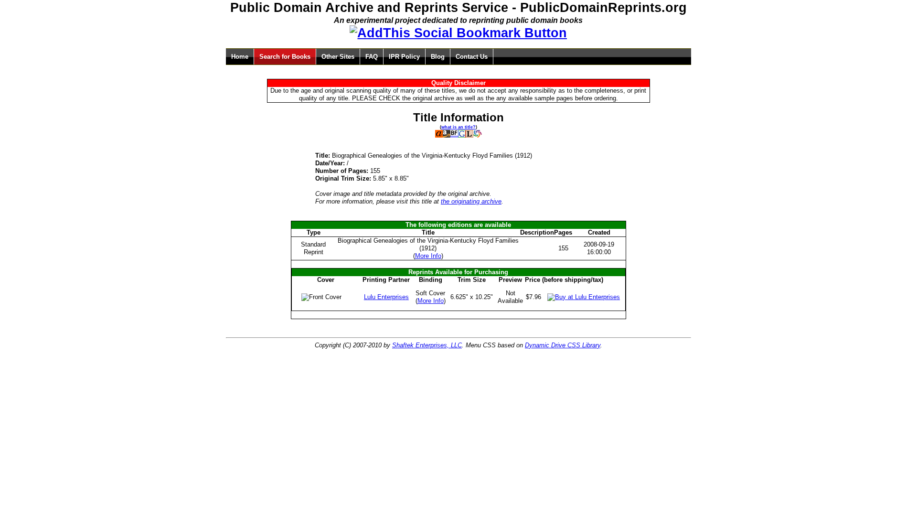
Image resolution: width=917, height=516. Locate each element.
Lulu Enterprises (386, 297)
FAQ (371, 56)
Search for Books (284, 56)
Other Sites (337, 56)
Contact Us (472, 56)
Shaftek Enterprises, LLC (427, 345)
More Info (428, 255)
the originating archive (471, 201)
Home (239, 56)
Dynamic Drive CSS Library (562, 345)
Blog (438, 56)
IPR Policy (404, 56)
